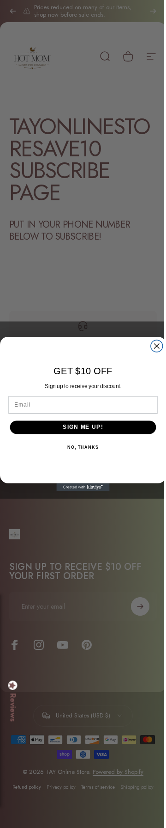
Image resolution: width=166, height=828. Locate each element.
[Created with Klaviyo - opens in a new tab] (79, 487)
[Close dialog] (153, 346)
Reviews (13, 707)
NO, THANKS (79, 447)
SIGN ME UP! (79, 427)
